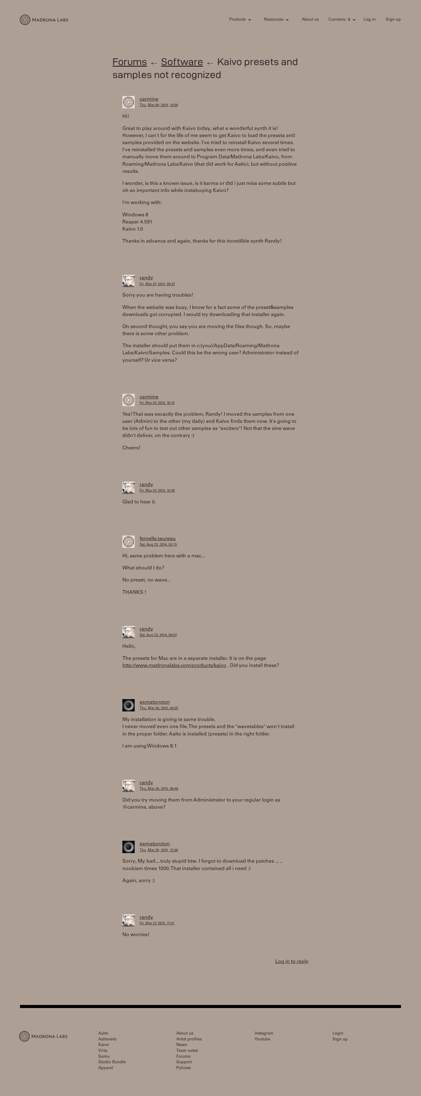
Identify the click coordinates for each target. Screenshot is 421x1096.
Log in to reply (292, 961)
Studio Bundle (112, 1063)
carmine (149, 99)
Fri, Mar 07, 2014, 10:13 (157, 403)
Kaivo (103, 1045)
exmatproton (155, 702)
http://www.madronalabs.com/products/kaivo (174, 665)
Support (184, 1063)
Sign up (393, 20)
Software (182, 61)
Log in (370, 20)
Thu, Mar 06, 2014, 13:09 (159, 105)
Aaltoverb (107, 1040)
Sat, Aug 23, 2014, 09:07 (158, 635)
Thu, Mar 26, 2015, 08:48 (159, 789)
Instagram (264, 1034)
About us (310, 20)
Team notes (187, 1051)
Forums (129, 61)
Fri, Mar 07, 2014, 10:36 (157, 491)
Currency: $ (339, 20)
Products (237, 20)
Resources (273, 20)
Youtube (262, 1040)
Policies (183, 1068)
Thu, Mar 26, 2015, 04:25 (159, 708)
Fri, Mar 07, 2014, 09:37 (157, 284)
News (181, 1045)
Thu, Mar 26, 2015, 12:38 (159, 850)
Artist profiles (189, 1040)
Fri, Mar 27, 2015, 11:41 (157, 923)
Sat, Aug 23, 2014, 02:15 (158, 545)
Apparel (105, 1068)
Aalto (103, 1034)
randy (146, 278)
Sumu (104, 1057)
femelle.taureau (158, 538)
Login (338, 1034)
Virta (102, 1051)
